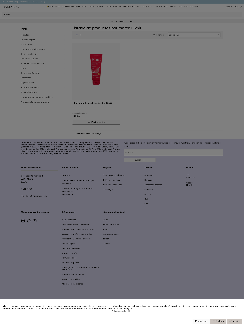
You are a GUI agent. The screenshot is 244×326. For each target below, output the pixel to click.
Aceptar (234, 321)
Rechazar (218, 321)
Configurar (201, 321)
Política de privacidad (122, 311)
